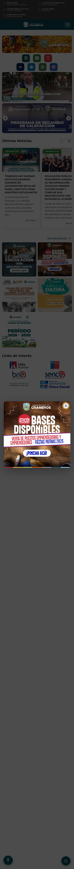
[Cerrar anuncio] (66, 406)
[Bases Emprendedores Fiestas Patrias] (37, 434)
